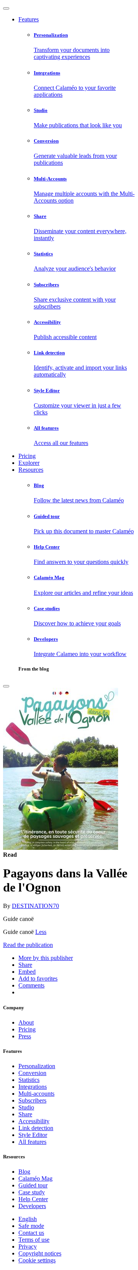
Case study (31, 1192)
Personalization (36, 1066)
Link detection (35, 1128)
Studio (26, 1107)
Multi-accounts (36, 1093)
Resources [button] (30, 469)
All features (32, 1141)
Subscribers (32, 1100)
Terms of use (33, 1239)
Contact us (31, 1232)
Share (25, 1114)
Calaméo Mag (35, 1178)
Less (40, 932)
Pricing (27, 456)
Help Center (33, 1199)
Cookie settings (37, 1260)
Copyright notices (39, 1253)
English (27, 1219)
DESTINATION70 (35, 906)
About (26, 1022)
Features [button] (28, 19)
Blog (24, 1171)
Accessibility (33, 1121)
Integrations (32, 1086)
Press (24, 1036)
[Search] (6, 686)
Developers (32, 1206)
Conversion (32, 1073)
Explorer (28, 463)
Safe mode (31, 1226)
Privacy (27, 1246)
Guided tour (33, 1185)
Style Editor (32, 1135)
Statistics (28, 1080)
